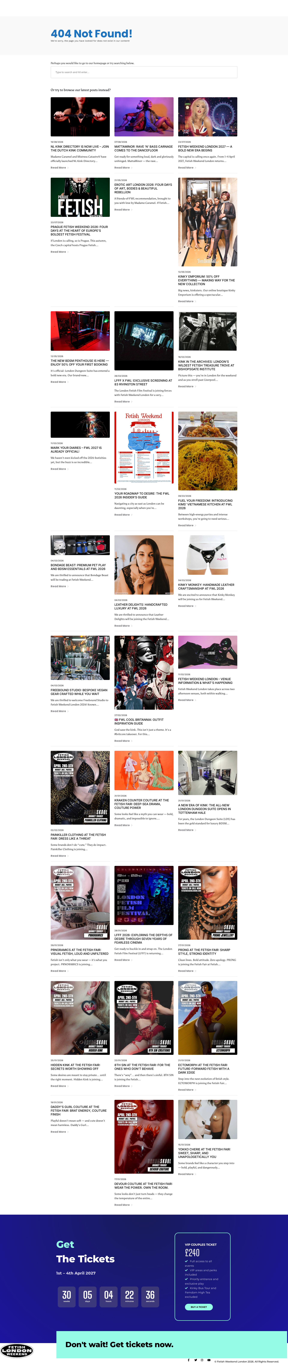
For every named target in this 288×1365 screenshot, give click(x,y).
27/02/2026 (120, 715)
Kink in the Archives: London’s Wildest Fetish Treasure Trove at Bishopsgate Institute (206, 365)
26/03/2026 (120, 376)
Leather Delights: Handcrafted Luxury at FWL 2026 (140, 606)
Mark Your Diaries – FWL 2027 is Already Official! (76, 449)
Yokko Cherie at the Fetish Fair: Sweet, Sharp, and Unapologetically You (204, 1153)
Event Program (93, 6)
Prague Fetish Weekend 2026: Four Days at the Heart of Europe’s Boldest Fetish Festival (79, 230)
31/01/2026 (120, 795)
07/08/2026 (120, 142)
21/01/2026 (184, 1060)
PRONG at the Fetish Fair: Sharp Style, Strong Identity (204, 951)
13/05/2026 (184, 272)
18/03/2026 (184, 357)
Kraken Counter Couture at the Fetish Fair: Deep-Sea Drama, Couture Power (141, 804)
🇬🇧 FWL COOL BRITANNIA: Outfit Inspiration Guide (139, 721)
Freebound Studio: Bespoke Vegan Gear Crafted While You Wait (79, 692)
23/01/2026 (120, 1060)
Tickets (223, 6)
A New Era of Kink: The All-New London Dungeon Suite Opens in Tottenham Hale (204, 809)
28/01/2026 (120, 930)
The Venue (114, 6)
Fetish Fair (159, 6)
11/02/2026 (184, 674)
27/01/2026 (184, 945)
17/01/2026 (120, 1179)
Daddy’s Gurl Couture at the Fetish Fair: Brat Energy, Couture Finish (79, 1110)
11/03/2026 (57, 443)
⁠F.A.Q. (173, 6)
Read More (58, 167)
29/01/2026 (57, 945)
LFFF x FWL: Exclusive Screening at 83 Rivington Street (143, 382)
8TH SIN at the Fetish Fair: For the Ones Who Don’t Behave (142, 1067)
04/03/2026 (57, 560)
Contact (210, 6)
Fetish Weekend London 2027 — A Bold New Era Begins (205, 148)
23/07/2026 (184, 142)
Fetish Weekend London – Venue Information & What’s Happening (205, 681)
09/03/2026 (184, 496)
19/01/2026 (57, 1102)
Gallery (186, 6)
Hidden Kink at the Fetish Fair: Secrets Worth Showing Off (75, 1067)
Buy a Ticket (199, 1307)
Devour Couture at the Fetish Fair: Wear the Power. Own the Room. (143, 1185)
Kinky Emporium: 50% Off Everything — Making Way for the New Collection (206, 280)
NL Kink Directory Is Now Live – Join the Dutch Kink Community (80, 148)
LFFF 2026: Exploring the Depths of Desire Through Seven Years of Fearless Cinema (143, 938)
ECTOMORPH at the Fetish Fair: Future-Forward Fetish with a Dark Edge (203, 1068)
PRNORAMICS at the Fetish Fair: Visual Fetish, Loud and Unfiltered (79, 951)
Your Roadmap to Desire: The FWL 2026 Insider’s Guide (141, 495)
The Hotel (130, 6)
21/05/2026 (120, 180)
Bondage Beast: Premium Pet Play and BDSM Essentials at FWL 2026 (78, 567)
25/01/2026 (57, 1060)
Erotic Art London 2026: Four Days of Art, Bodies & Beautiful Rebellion (143, 188)
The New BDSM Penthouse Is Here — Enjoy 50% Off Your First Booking (80, 362)
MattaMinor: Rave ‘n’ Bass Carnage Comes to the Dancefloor (143, 148)
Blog (198, 6)
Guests (144, 6)
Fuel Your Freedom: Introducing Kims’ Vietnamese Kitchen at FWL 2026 (205, 504)
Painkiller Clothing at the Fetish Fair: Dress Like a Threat (78, 836)
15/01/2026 (184, 1144)
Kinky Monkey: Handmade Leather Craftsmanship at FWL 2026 (206, 586)
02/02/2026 (57, 830)
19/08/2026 (57, 142)
